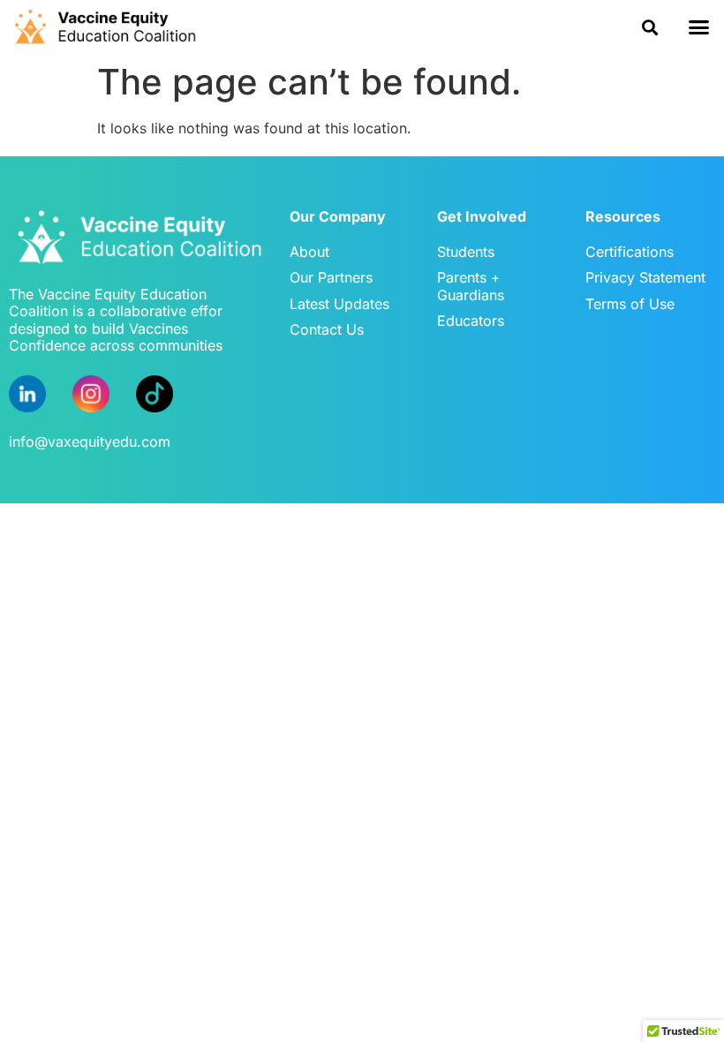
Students (465, 251)
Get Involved (481, 216)
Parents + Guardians (470, 285)
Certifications (629, 251)
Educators (470, 320)
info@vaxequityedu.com (89, 441)
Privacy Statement (645, 277)
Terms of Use (630, 304)
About (309, 251)
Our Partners (331, 277)
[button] (650, 27)
